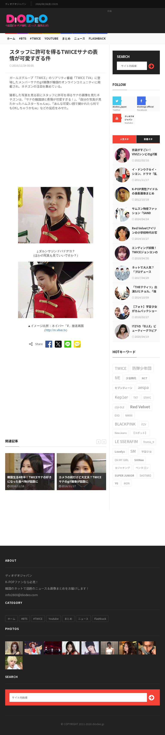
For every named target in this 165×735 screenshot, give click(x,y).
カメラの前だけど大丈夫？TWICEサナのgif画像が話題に (66, 479)
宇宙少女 (146, 451)
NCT (144, 378)
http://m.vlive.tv (56, 330)
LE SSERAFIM (126, 441)
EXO (117, 415)
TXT (135, 397)
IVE (117, 377)
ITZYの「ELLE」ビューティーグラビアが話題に (144, 330)
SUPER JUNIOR (124, 475)
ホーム (11, 38)
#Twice (35, 38)
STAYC (147, 397)
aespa (143, 387)
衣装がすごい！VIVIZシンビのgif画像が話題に (144, 154)
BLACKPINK (125, 424)
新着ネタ (148, 139)
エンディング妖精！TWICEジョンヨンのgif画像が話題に (145, 252)
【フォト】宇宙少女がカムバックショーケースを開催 (144, 311)
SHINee (139, 460)
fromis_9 (149, 442)
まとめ (66, 38)
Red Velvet (140, 406)
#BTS (22, 38)
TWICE (121, 368)
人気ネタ (124, 139)
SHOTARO (145, 475)
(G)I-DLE (119, 407)
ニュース (79, 38)
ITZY (143, 424)
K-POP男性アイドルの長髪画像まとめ (145, 191)
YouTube (51, 38)
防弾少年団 (141, 368)
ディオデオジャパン (15, 4)
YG (116, 483)
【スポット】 (140, 433)
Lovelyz (120, 451)
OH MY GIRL (122, 460)
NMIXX (129, 415)
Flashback (97, 38)
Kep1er (121, 397)
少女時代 (131, 378)
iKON (127, 483)
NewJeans (121, 433)
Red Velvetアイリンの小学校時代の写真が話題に (144, 232)
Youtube (53, 618)
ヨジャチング (122, 467)
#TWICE (38, 618)
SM (133, 451)
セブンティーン (123, 388)
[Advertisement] (109, 20)
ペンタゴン (142, 467)
